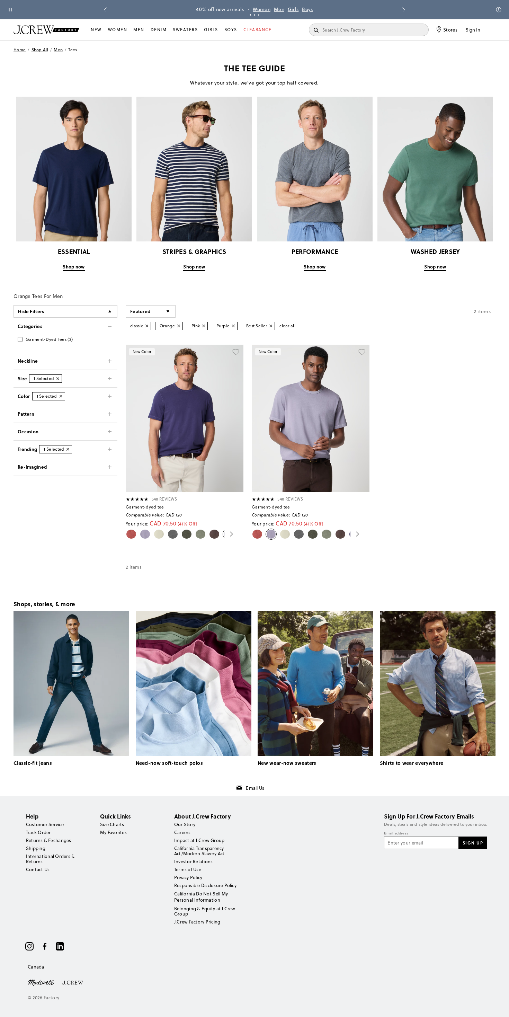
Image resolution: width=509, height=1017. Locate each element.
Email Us (255, 788)
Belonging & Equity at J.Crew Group (204, 911)
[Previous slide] (105, 10)
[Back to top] (496, 1004)
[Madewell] (41, 982)
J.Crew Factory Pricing (197, 922)
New (96, 30)
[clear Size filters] (58, 378)
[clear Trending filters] (68, 449)
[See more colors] (228, 534)
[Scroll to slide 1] (250, 15)
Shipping (35, 848)
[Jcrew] (72, 982)
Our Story (184, 824)
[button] (151, 311)
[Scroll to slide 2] (254, 15)
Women (261, 9)
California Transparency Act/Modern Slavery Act (199, 851)
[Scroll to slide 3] (258, 15)
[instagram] (29, 946)
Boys (307, 9)
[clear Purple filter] (233, 326)
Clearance (257, 30)
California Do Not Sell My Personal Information (201, 897)
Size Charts (112, 824)
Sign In (473, 30)
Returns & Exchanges (48, 840)
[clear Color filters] (61, 396)
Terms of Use (187, 869)
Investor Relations (193, 861)
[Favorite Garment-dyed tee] (235, 352)
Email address (396, 833)
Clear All (287, 326)
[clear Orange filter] (178, 326)
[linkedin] (60, 946)
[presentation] (137, 499)
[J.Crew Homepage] (46, 29)
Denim (159, 30)
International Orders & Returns (50, 859)
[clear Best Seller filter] (271, 326)
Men (279, 9)
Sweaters (185, 30)
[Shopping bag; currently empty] (492, 29)
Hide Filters (31, 311)
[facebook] (44, 946)
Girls (293, 9)
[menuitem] (96, 29)
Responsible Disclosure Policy (205, 885)
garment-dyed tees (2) (49, 339)
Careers (182, 832)
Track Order (38, 832)
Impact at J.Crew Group (199, 840)
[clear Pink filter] (203, 326)
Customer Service (45, 824)
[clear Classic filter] (147, 326)
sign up (473, 843)
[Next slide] (404, 10)
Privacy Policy (188, 877)
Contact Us (38, 869)
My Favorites (113, 832)
